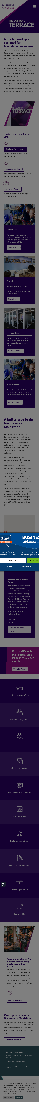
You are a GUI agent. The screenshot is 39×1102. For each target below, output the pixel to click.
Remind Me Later (27, 566)
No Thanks (10, 566)
